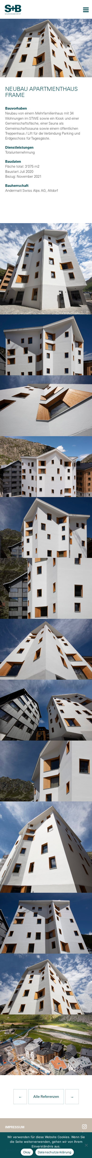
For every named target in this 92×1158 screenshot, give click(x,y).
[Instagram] (84, 1127)
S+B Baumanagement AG (13, 10)
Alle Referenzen (46, 1096)
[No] (86, 1145)
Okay (27, 1152)
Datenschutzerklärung (54, 1152)
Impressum (14, 1127)
